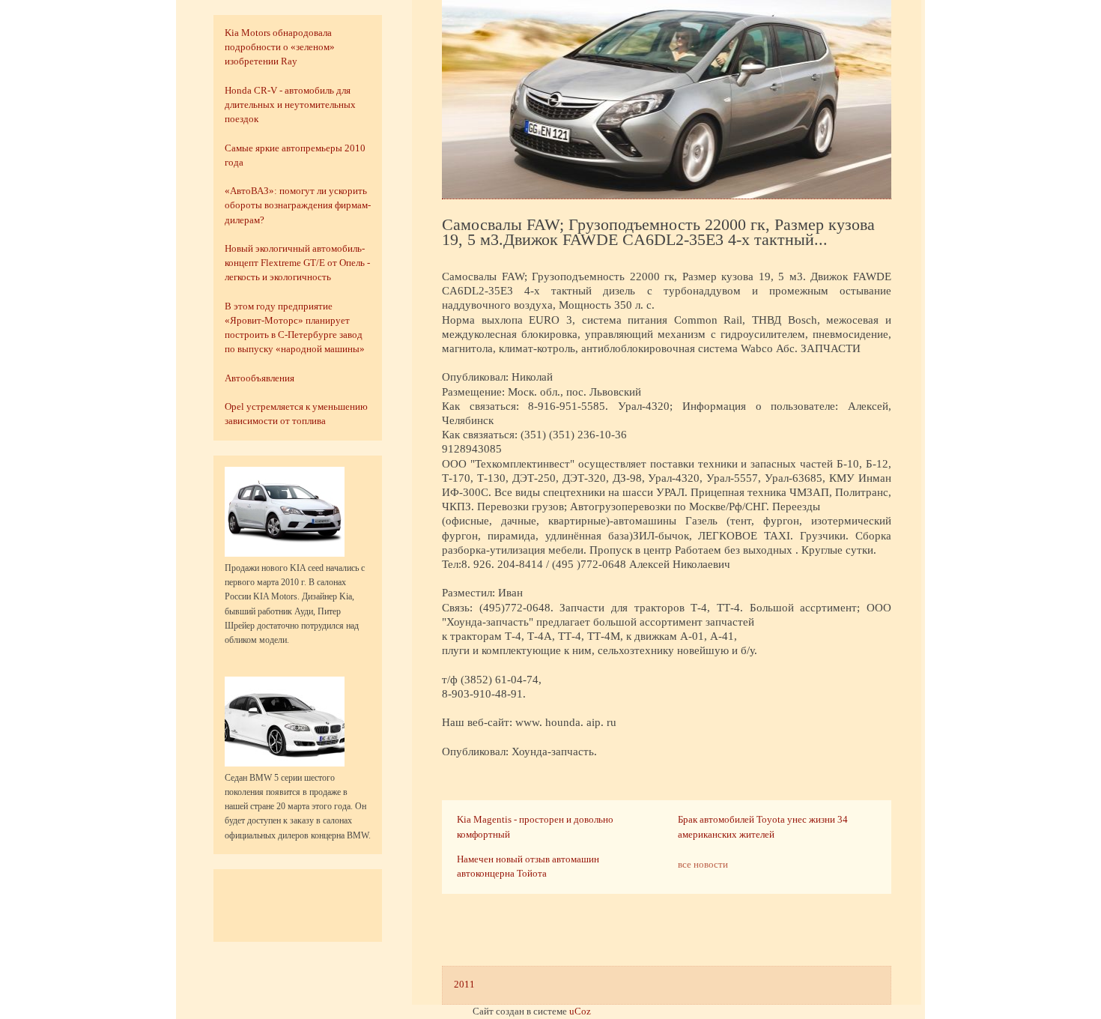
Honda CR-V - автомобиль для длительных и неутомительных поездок (290, 104)
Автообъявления (259, 378)
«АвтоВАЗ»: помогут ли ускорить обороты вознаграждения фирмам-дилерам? (298, 205)
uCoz (580, 1011)
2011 (464, 984)
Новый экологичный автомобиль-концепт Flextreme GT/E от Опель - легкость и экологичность (297, 263)
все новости (703, 864)
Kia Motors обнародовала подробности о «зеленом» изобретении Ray (280, 47)
